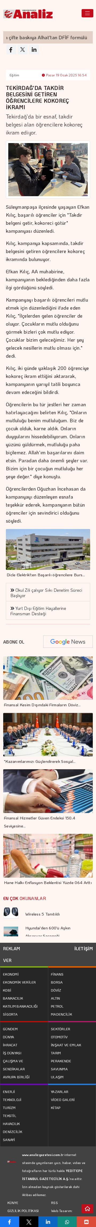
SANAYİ (9, 1139)
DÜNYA (8, 1037)
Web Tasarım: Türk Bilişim (62, 1214)
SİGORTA (10, 1014)
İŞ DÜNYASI (12, 1053)
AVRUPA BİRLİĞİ (16, 1077)
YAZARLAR (59, 1091)
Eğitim (14, 75)
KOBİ (7, 990)
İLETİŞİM (83, 948)
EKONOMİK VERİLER (19, 982)
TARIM (56, 1053)
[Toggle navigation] (87, 13)
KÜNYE (12, 1203)
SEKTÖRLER (60, 1029)
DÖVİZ (56, 990)
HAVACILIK (11, 1123)
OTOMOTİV (59, 1037)
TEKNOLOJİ (12, 1099)
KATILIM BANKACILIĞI (20, 1006)
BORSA (57, 982)
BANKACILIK (13, 998)
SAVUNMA (59, 1069)
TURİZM (9, 1107)
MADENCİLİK (61, 1014)
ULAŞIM (57, 1077)
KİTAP (56, 1107)
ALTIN (55, 998)
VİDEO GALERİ (63, 1099)
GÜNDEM (10, 1029)
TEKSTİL (9, 1115)
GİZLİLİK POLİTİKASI (23, 1211)
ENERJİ (9, 1091)
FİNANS (57, 974)
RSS (54, 1202)
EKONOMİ (11, 974)
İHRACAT (10, 1045)
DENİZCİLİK (12, 1131)
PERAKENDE (61, 1061)
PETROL (57, 1006)
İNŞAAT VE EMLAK (66, 1045)
